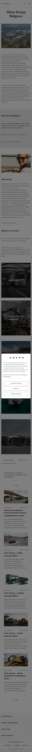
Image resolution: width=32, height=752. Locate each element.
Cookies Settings (16, 393)
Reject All (16, 388)
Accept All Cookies (16, 383)
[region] (16, 376)
